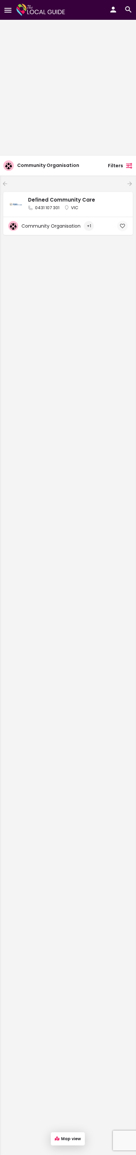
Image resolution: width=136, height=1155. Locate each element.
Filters (115, 165)
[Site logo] (41, 9)
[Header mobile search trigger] (128, 9)
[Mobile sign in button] (113, 9)
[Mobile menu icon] (8, 10)
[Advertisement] (68, 68)
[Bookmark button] (122, 226)
